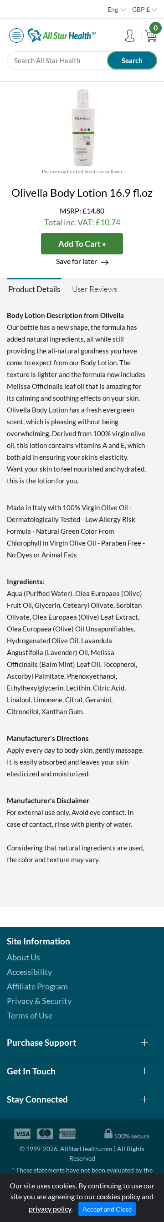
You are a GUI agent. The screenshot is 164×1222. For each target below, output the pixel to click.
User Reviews (94, 288)
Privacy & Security (39, 1001)
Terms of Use (29, 1015)
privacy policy (50, 1208)
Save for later (76, 261)
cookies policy (118, 1196)
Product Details (34, 289)
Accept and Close (107, 1209)
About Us (23, 957)
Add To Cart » (82, 243)
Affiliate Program (37, 986)
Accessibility (29, 972)
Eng (113, 9)
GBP (141, 9)
